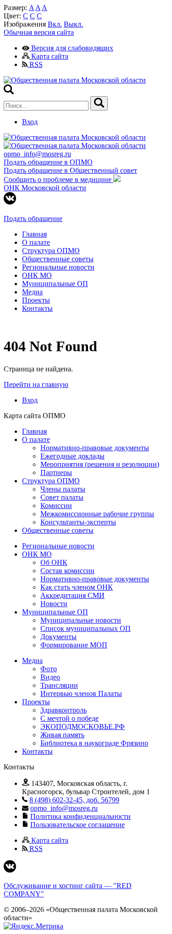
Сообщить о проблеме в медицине (58, 179)
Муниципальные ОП (55, 283)
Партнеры (56, 472)
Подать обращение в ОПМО (48, 162)
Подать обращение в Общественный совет (70, 170)
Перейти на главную (36, 384)
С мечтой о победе (69, 718)
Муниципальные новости (80, 620)
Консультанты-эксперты (78, 522)
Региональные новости (58, 267)
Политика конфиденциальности (80, 816)
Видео (50, 677)
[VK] (10, 202)
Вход (30, 122)
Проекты (36, 300)
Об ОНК (53, 562)
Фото (48, 669)
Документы (58, 637)
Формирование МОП (73, 645)
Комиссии (56, 505)
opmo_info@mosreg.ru (37, 154)
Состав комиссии (67, 571)
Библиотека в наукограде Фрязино (94, 743)
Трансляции (59, 685)
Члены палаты (62, 489)
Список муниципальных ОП (85, 628)
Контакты (37, 308)
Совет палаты (61, 497)
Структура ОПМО (51, 250)
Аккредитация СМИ (72, 595)
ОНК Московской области (45, 188)
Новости (53, 604)
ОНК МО (37, 275)
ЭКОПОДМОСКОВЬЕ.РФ (82, 726)
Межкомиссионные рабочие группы (97, 514)
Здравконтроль (63, 710)
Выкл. (73, 24)
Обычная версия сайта (39, 32)
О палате (36, 242)
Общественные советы (58, 259)
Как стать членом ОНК (76, 587)
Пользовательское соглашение (77, 825)
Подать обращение (33, 218)
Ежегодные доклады (72, 456)
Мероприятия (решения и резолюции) (99, 464)
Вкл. (55, 24)
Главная (34, 234)
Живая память (62, 735)
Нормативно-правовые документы (94, 448)
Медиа (32, 292)
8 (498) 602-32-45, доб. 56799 (74, 800)
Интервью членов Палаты (81, 693)
